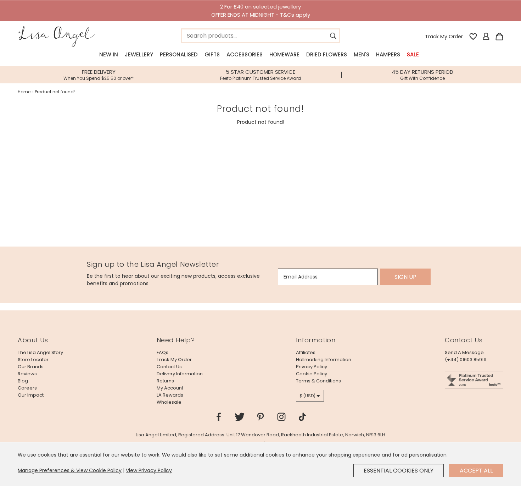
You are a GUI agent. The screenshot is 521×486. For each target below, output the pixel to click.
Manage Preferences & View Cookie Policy (70, 470)
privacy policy (311, 366)
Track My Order (444, 36)
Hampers (388, 54)
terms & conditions (318, 380)
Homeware (284, 54)
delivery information (180, 373)
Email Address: (301, 276)
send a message (464, 352)
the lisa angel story (40, 352)
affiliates (305, 352)
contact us (169, 366)
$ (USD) (307, 396)
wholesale (169, 402)
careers (27, 388)
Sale (413, 54)
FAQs (162, 352)
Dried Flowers (326, 54)
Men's (361, 54)
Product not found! (55, 92)
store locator (33, 359)
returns (165, 380)
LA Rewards (170, 395)
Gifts (212, 54)
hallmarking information (323, 359)
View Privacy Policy (149, 470)
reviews (27, 373)
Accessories (244, 54)
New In (108, 54)
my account (170, 388)
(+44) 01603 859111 (465, 359)
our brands (31, 366)
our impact (31, 395)
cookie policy (311, 373)
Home (24, 92)
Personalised (179, 54)
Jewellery (139, 54)
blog (23, 380)
